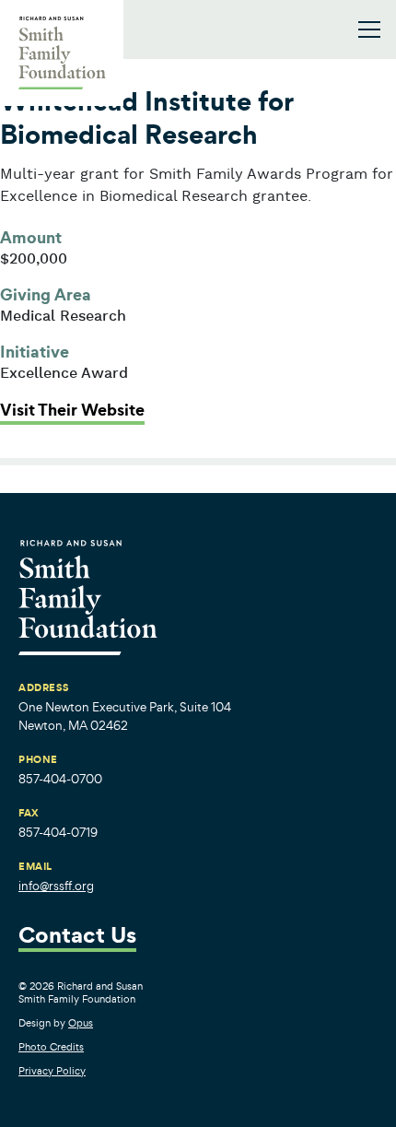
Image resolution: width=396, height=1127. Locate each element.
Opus (80, 1022)
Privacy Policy (52, 1070)
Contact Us (77, 936)
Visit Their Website (72, 409)
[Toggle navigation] (369, 29)
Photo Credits (51, 1046)
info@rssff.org (56, 886)
